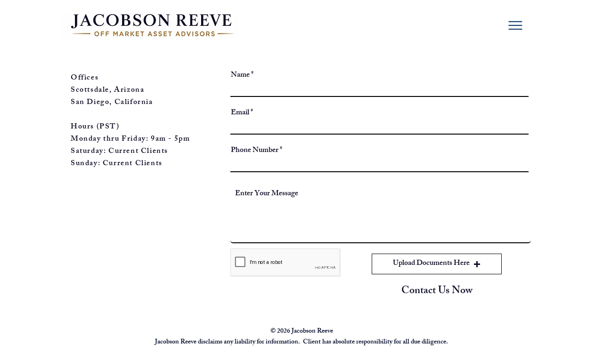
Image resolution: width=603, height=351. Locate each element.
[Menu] (515, 25)
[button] (437, 264)
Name (240, 76)
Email (240, 113)
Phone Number (254, 151)
